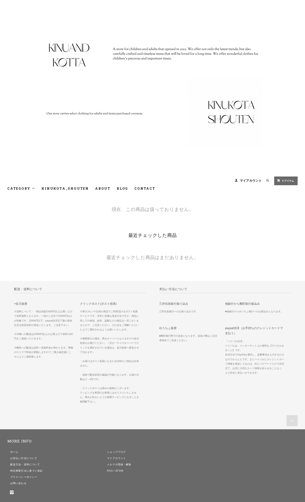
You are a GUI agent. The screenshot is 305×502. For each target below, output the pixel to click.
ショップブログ (116, 452)
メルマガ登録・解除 (119, 464)
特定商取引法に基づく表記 (26, 470)
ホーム (14, 452)
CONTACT (144, 188)
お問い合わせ (18, 483)
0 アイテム (288, 180)
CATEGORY (19, 188)
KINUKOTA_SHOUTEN (65, 188)
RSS (110, 470)
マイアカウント (251, 180)
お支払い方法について (23, 458)
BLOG (122, 188)
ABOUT (103, 188)
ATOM (119, 470)
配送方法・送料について (25, 464)
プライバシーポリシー (23, 477)
